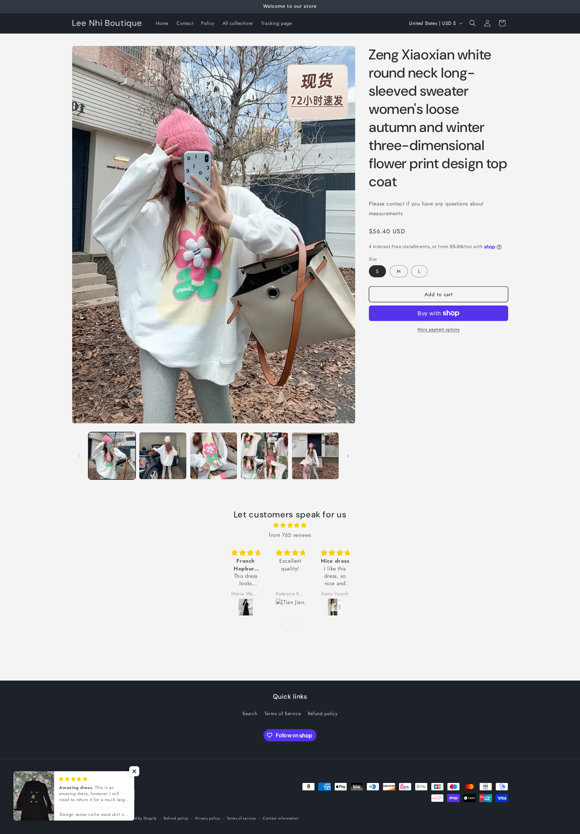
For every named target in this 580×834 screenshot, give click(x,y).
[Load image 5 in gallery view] (315, 455)
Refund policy (323, 713)
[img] (290, 525)
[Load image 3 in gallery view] (213, 455)
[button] (472, 23)
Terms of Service (282, 713)
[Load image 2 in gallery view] (162, 455)
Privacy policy (207, 818)
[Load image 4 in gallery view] (264, 455)
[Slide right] (348, 456)
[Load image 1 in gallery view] (112, 455)
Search (249, 713)
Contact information (280, 818)
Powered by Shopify (139, 818)
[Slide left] (79, 456)
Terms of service (241, 818)
